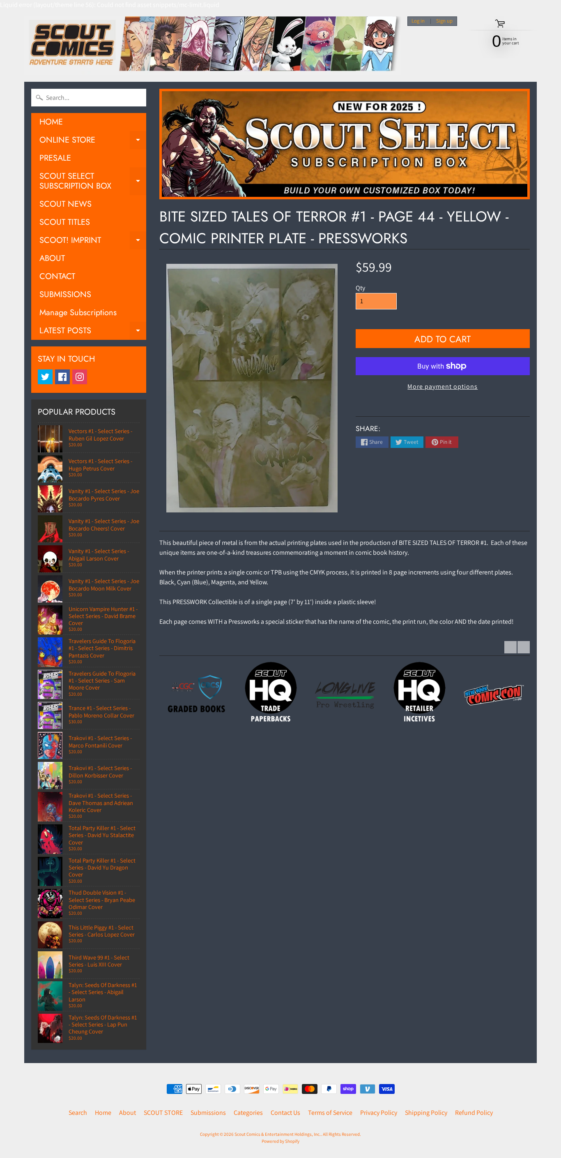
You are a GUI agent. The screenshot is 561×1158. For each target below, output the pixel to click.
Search (78, 1112)
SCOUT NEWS (65, 204)
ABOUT (52, 258)
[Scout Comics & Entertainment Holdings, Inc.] (212, 45)
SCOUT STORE (163, 1112)
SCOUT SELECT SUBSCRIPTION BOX (92, 181)
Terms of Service (330, 1112)
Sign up (444, 21)
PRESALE (55, 158)
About (127, 1112)
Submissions (208, 1112)
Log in (418, 21)
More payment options (442, 386)
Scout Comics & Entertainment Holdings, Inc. (278, 1134)
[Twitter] (45, 376)
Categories (248, 1112)
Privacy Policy (378, 1112)
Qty (360, 288)
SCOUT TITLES (64, 222)
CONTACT (57, 276)
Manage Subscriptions (78, 312)
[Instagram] (79, 376)
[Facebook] (62, 376)
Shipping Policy (426, 1112)
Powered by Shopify (280, 1141)
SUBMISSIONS (65, 294)
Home (103, 1112)
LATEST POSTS (92, 332)
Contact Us (285, 1112)
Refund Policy (474, 1112)
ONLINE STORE (92, 141)
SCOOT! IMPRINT (92, 241)
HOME (51, 122)
